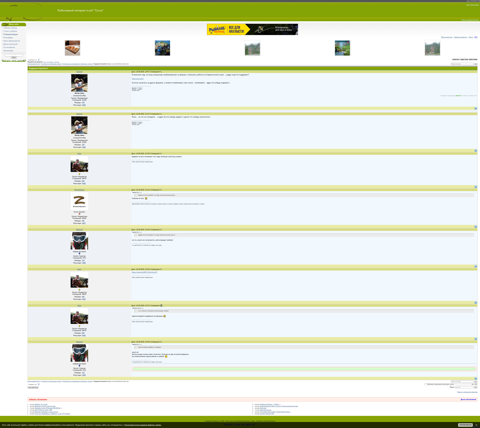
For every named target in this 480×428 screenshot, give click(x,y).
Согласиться (465, 425)
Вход (468, 5)
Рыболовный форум (34, 64)
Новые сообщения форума (470, 20)
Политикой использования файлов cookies (142, 425)
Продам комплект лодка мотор (46, 412)
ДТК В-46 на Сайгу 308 (43, 410)
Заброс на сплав (41, 404)
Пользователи (447, 37)
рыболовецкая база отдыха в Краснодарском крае (279, 406)
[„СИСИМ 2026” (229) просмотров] (342, 55)
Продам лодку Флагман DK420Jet (47, 408)
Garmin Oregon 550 (267, 414)
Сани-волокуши (265, 410)
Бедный (79, 230)
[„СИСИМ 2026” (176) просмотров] (432, 55)
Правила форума (460, 37)
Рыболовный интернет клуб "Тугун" (81, 10)
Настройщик (50, 62)
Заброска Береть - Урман (269, 404)
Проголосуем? (138, 79)
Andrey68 (56, 62)
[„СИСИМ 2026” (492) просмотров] (252, 55)
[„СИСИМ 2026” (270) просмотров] (162, 55)
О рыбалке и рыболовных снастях (51, 64)
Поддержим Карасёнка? (101, 64)
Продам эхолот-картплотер (45, 406)
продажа (263, 408)
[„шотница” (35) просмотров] (72, 55)
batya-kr (79, 72)
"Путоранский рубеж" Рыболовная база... (275, 412)
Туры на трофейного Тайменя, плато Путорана (52, 414)
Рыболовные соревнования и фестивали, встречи (77, 64)
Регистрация (475, 5)
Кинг (44, 62)
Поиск (470, 37)
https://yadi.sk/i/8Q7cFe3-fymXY (144, 272)
